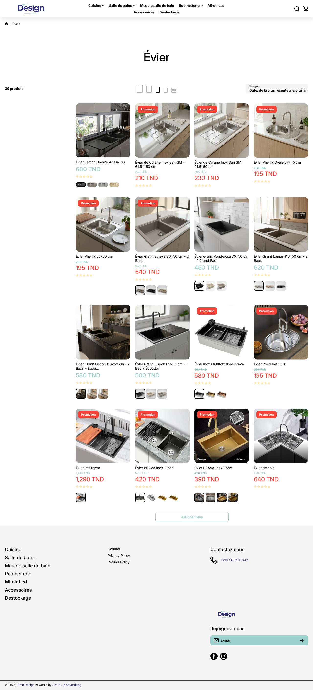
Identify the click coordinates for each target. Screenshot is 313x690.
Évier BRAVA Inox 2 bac (154, 468)
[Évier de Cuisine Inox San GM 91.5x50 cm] (221, 130)
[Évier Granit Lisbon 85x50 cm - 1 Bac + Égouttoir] (162, 332)
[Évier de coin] (281, 436)
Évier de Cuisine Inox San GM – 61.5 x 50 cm (160, 164)
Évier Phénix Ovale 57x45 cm (277, 162)
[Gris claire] (103, 184)
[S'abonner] (302, 640)
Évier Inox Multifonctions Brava (219, 364)
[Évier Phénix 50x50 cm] (103, 224)
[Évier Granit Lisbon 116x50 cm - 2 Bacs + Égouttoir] (103, 332)
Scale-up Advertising (66, 685)
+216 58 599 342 (234, 560)
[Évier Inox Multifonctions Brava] (221, 332)
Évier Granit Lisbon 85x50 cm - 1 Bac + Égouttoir (161, 366)
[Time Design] (30, 8)
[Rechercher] (296, 8)
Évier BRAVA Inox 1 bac (213, 468)
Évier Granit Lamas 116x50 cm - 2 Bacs (281, 258)
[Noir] (81, 184)
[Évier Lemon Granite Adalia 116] (103, 130)
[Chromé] (151, 498)
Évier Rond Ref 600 (269, 364)
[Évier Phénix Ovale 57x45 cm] (281, 130)
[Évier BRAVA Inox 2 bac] (162, 436)
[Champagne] (162, 290)
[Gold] (211, 394)
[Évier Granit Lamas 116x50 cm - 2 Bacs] (281, 224)
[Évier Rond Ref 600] (281, 332)
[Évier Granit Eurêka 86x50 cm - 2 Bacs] (162, 224)
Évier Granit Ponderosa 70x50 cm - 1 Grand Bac (221, 258)
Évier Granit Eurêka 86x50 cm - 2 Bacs (162, 258)
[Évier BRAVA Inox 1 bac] (221, 436)
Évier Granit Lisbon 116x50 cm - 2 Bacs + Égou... (103, 366)
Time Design (25, 685)
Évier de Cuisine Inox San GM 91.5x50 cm (217, 164)
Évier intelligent (88, 468)
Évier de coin (264, 468)
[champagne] (114, 184)
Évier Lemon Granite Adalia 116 (100, 162)
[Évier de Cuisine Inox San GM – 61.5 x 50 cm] (162, 130)
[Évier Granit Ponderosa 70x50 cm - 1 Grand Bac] (221, 224)
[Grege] (92, 184)
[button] (305, 8)
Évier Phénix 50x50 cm (94, 256)
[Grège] (140, 290)
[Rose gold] (222, 394)
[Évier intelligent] (103, 436)
